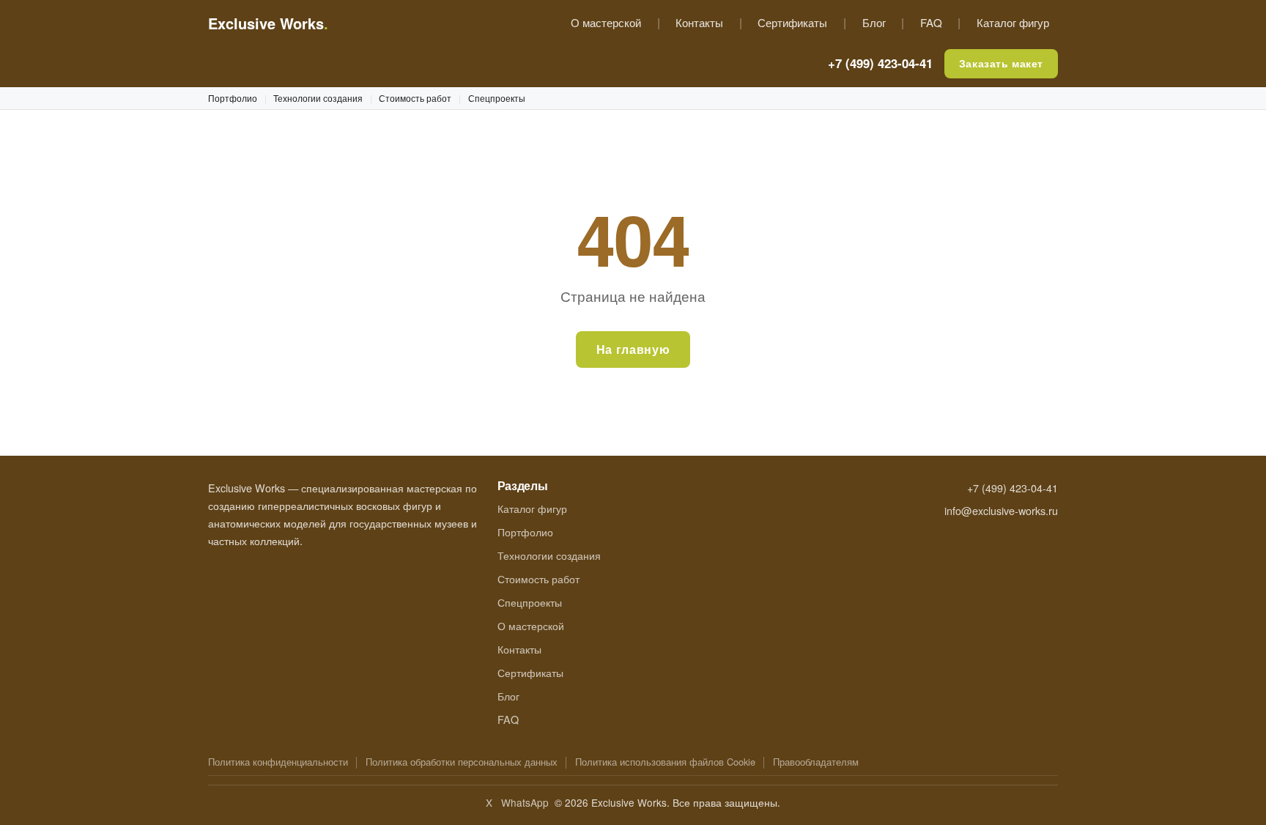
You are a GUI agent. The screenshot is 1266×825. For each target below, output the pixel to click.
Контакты (699, 22)
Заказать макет (1001, 63)
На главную (633, 349)
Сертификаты (792, 22)
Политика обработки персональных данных (462, 762)
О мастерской (606, 22)
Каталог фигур (1013, 22)
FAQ (931, 22)
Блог (874, 22)
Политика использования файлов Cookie (665, 762)
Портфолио (232, 98)
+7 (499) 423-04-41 (880, 63)
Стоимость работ (415, 98)
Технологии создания (318, 98)
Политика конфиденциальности (278, 762)
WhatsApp (525, 802)
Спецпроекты (496, 98)
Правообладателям (816, 762)
